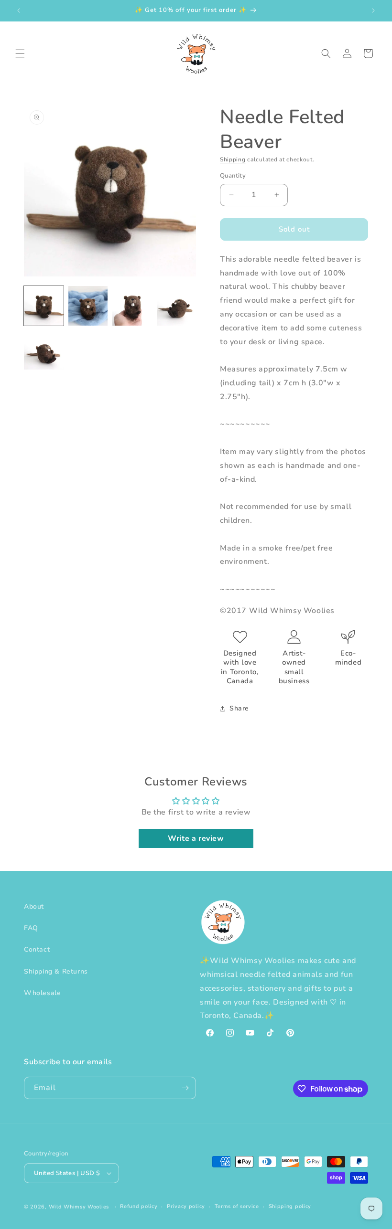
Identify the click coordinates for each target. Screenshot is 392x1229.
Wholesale (42, 992)
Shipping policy (290, 1206)
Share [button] (239, 708)
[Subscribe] (185, 1088)
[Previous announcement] (18, 10)
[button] (20, 53)
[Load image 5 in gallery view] (44, 350)
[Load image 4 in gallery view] (176, 306)
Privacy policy (186, 1206)
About (34, 906)
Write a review (196, 838)
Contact (37, 949)
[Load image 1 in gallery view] (44, 306)
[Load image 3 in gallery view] (132, 306)
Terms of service (237, 1206)
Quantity (233, 175)
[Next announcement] (373, 10)
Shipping (233, 159)
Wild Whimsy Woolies (79, 1206)
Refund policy (138, 1206)
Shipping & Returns (56, 971)
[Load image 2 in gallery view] (88, 306)
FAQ (31, 927)
